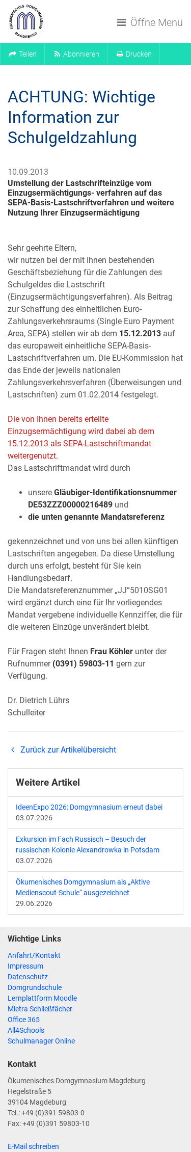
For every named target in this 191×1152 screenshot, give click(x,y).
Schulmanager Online (41, 1041)
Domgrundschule (35, 987)
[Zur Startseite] (26, 21)
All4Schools (26, 1030)
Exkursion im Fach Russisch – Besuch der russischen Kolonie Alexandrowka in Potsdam (87, 844)
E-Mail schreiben (33, 1146)
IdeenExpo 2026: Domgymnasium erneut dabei (89, 807)
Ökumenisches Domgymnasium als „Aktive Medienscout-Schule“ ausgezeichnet (83, 887)
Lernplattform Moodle (42, 998)
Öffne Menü (155, 22)
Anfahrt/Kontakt (34, 955)
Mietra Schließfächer (40, 1009)
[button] (22, 54)
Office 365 (24, 1019)
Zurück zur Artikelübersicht (67, 750)
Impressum (25, 966)
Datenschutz (28, 977)
